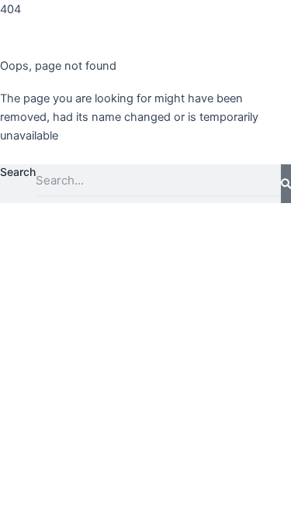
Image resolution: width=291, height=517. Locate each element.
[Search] (286, 183)
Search (18, 171)
